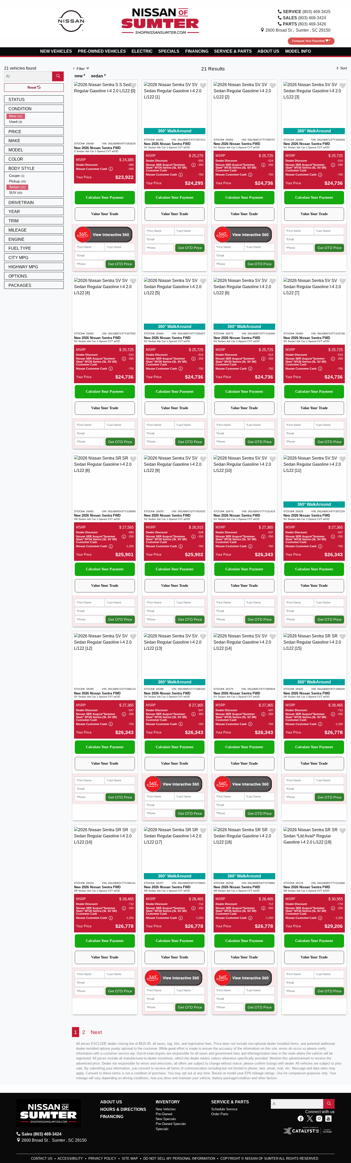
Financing (111, 1116)
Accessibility (71, 1158)
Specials (162, 1129)
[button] (56, 51)
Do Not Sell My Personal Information (179, 1158)
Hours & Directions (123, 1109)
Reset (32, 87)
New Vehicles (166, 1109)
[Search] (58, 76)
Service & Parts (230, 1102)
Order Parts (219, 1114)
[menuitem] (34, 116)
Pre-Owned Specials (171, 1124)
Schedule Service (224, 1109)
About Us (111, 1102)
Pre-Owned (164, 1114)
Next (96, 1032)
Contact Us (42, 1158)
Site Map (130, 1158)
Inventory (168, 1102)
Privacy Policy (102, 1158)
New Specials (166, 1119)
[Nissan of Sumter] (160, 21)
